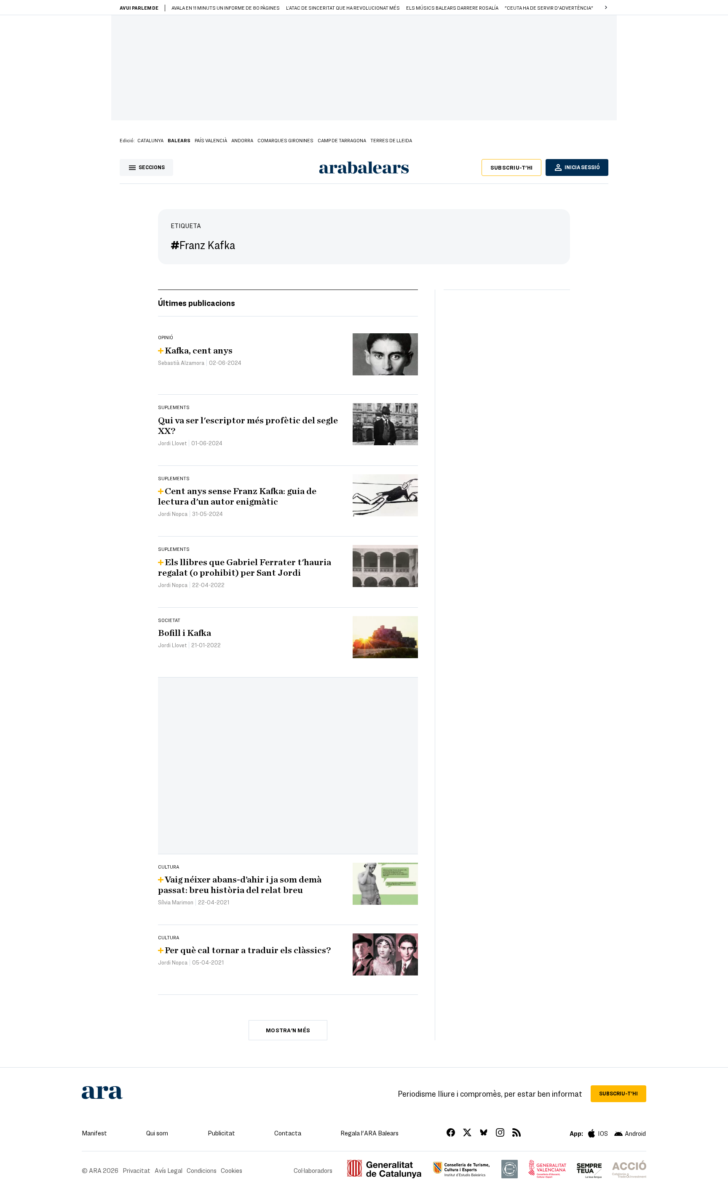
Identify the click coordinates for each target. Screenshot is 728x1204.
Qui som (157, 1133)
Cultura (168, 866)
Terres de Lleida (391, 140)
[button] (605, 7)
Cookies (231, 1170)
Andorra (242, 140)
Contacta (287, 1133)
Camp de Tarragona (342, 140)
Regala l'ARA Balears (369, 1133)
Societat (169, 620)
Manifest (94, 1133)
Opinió (165, 337)
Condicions (202, 1170)
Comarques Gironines (285, 140)
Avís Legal (168, 1170)
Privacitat (136, 1170)
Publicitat (221, 1133)
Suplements (174, 407)
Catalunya (150, 140)
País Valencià (211, 140)
